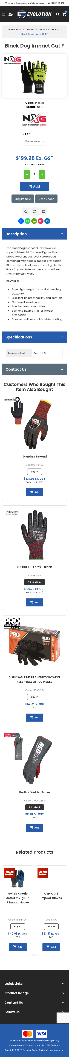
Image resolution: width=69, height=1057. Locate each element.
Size (26, 134)
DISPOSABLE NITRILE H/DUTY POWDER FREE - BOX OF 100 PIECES (34, 679)
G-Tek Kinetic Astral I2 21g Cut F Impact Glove (18, 898)
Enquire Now (23, 199)
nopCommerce (28, 1045)
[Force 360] (12, 736)
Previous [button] (4, 849)
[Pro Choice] (12, 624)
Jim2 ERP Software (51, 1045)
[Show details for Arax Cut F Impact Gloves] (51, 878)
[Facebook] (21, 221)
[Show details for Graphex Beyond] (34, 425)
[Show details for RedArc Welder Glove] (34, 760)
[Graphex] (12, 400)
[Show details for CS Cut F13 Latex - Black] (34, 535)
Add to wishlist (26, 211)
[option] (17, 910)
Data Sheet (46, 199)
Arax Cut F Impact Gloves (51, 896)
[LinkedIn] (47, 221)
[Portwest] (12, 513)
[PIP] (9, 873)
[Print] (34, 221)
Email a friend (43, 211)
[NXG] (34, 119)
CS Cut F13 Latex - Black (34, 567)
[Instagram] (41, 221)
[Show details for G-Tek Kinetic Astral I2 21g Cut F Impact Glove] (17, 878)
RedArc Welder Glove (34, 792)
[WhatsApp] (27, 221)
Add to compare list (35, 211)
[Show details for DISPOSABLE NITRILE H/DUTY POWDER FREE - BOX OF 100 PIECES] (34, 645)
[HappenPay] (34, 1034)
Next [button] (64, 849)
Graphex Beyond (34, 456)
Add (36, 186)
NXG (40, 107)
